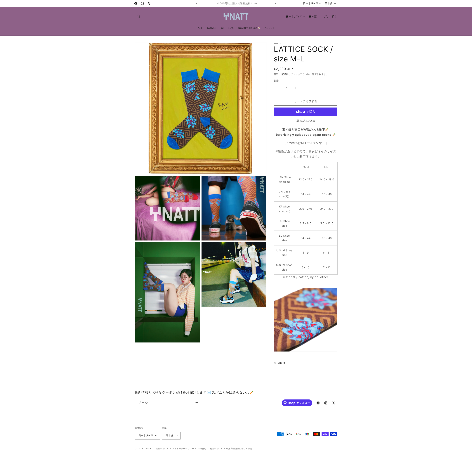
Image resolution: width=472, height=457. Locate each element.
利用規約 (201, 448)
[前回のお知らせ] (197, 3)
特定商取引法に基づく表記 (239, 448)
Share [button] (281, 362)
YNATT (148, 448)
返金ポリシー (162, 448)
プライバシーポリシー (183, 448)
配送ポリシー (216, 448)
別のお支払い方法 (305, 120)
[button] (139, 16)
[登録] (197, 402)
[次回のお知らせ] (275, 3)
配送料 (285, 74)
